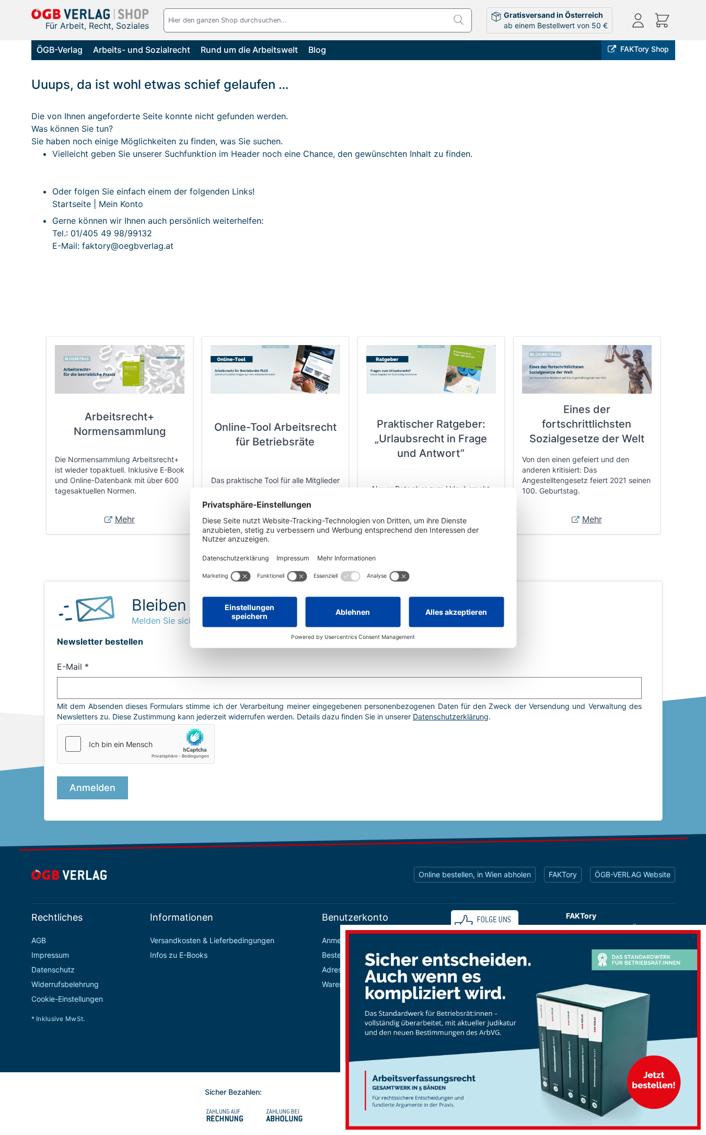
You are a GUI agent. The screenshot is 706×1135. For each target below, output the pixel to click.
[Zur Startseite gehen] (90, 13)
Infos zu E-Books (178, 954)
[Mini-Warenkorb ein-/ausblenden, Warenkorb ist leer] (662, 20)
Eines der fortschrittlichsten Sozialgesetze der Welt (586, 424)
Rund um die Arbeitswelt (249, 49)
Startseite (71, 204)
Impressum (50, 954)
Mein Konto (121, 204)
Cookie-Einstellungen (67, 998)
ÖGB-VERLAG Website (632, 874)
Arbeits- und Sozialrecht (141, 49)
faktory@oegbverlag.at (127, 245)
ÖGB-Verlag (60, 49)
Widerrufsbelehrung (65, 984)
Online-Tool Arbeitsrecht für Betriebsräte (275, 434)
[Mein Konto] (638, 20)
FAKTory (563, 874)
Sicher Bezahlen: (233, 1091)
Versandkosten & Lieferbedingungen (212, 940)
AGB (38, 940)
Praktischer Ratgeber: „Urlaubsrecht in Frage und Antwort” (431, 439)
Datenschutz (53, 969)
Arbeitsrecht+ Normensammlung (120, 424)
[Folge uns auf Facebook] (484, 923)
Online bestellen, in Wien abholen (475, 874)
